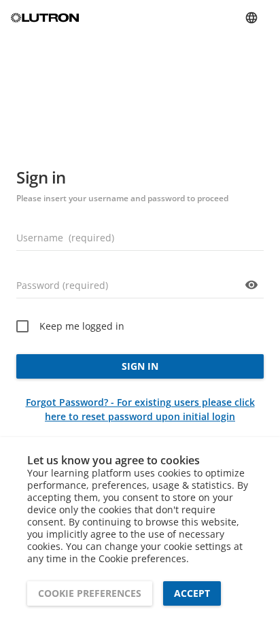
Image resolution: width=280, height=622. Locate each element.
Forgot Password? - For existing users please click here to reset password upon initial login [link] (140, 409)
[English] (251, 17)
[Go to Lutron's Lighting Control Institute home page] (45, 18)
